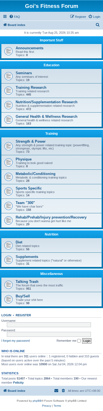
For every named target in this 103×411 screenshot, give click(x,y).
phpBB (37, 400)
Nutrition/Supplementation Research (46, 102)
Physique (24, 159)
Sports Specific (29, 188)
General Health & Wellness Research (46, 116)
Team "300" (25, 203)
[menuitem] (14, 16)
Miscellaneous (51, 274)
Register (23, 315)
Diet (19, 242)
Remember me (67, 340)
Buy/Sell (23, 296)
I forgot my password (15, 340)
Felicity (18, 382)
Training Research (31, 87)
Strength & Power (31, 141)
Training (51, 134)
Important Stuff (51, 40)
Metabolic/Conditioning (35, 174)
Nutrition (51, 234)
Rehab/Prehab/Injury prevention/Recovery (51, 217)
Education (51, 65)
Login (6, 315)
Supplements (27, 257)
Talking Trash (27, 282)
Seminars (24, 73)
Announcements (29, 48)
